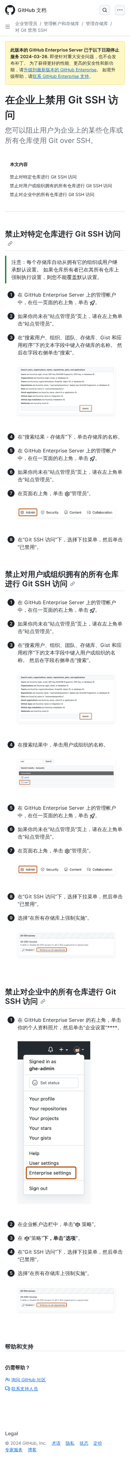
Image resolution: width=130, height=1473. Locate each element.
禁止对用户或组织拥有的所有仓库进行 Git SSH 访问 (62, 579)
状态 (84, 1443)
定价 (97, 1443)
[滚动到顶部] (116, 1459)
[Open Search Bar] (105, 10)
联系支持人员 (24, 1388)
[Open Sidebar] (8, 27)
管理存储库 (97, 23)
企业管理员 (26, 23)
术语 (56, 1443)
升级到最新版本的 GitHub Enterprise (60, 69)
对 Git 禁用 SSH (31, 30)
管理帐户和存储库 (61, 23)
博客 (32, 1449)
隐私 (70, 1443)
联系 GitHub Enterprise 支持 (60, 76)
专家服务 (14, 1449)
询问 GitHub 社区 (28, 1379)
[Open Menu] (120, 10)
